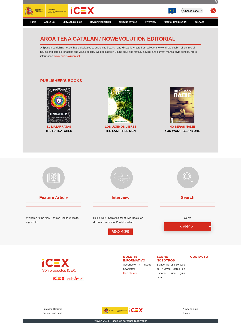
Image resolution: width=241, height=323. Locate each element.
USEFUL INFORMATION (175, 22)
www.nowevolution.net (67, 55)
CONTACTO (199, 256)
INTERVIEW (150, 22)
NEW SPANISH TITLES (100, 22)
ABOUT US (49, 22)
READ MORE (120, 231)
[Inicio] (58, 8)
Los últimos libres (120, 126)
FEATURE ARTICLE (128, 22)
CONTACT (199, 22)
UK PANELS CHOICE (72, 22)
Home (33, 22)
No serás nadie (182, 126)
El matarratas (59, 126)
